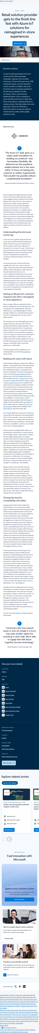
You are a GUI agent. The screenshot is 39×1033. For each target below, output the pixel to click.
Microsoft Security (12, 1010)
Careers (32, 1019)
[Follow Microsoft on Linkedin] (24, 986)
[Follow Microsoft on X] (15, 986)
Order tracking (27, 999)
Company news (10, 1021)
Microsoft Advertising (9, 1012)
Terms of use (8, 1032)
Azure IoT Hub (30, 396)
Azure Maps (6, 409)
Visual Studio (25, 1019)
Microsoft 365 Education (13, 1004)
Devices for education (19, 1002)
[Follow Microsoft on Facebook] (19, 986)
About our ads (24, 1032)
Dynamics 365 (26, 1010)
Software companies (15, 1019)
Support (34, 999)
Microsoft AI (3, 1010)
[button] (19, 43)
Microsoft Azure (26, 352)
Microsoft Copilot (21, 995)
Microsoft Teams (33, 1012)
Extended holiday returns (15, 999)
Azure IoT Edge (17, 393)
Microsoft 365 (31, 995)
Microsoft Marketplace (25, 1017)
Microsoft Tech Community (11, 1017)
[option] (10, 783)
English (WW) (4, 1025)
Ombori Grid (23, 378)
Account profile (14, 997)
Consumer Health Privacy (7, 1030)
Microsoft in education (6, 1002)
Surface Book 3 (4, 995)
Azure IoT (23, 389)
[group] (16, 811)
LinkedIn (8, 615)
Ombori (18, 613)
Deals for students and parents (24, 1006)
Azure (20, 1010)
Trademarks (15, 1032)
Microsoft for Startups (19, 374)
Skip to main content (6, 1)
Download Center (25, 997)
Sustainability (19, 1023)
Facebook (29, 613)
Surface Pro (12, 995)
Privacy (28, 1030)
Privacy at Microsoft (21, 1021)
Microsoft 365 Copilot (22, 1012)
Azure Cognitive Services (12, 383)
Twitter (24, 613)
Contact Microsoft (20, 1030)
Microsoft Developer (6, 1015)
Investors (30, 1021)
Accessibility (11, 1023)
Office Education (25, 1004)
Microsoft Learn (16, 1015)
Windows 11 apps (5, 997)
